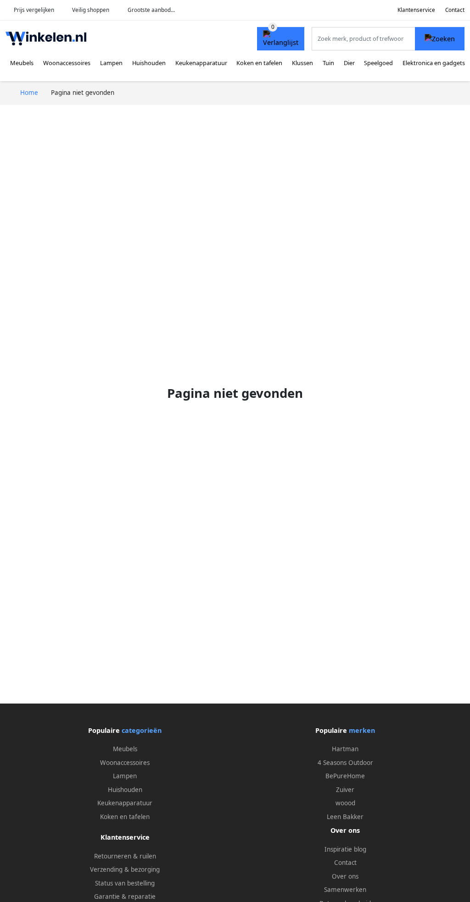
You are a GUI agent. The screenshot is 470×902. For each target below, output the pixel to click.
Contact (454, 9)
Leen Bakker (345, 817)
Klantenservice (416, 9)
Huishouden (149, 63)
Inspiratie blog (345, 849)
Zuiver (345, 790)
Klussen (302, 63)
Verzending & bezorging (125, 869)
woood (345, 803)
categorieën (142, 730)
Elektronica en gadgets (434, 63)
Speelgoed (378, 63)
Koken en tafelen (259, 63)
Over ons (345, 876)
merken (362, 730)
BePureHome (345, 776)
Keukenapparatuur (201, 63)
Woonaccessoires (66, 63)
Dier (349, 63)
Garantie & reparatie (125, 896)
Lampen (111, 63)
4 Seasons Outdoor (345, 763)
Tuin (328, 63)
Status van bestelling (125, 883)
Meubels (22, 63)
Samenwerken (345, 890)
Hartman (345, 749)
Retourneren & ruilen (125, 856)
